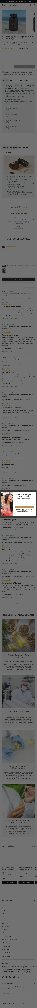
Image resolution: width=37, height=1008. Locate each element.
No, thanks (24, 513)
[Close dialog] (35, 493)
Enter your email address (19, 502)
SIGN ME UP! (24, 507)
